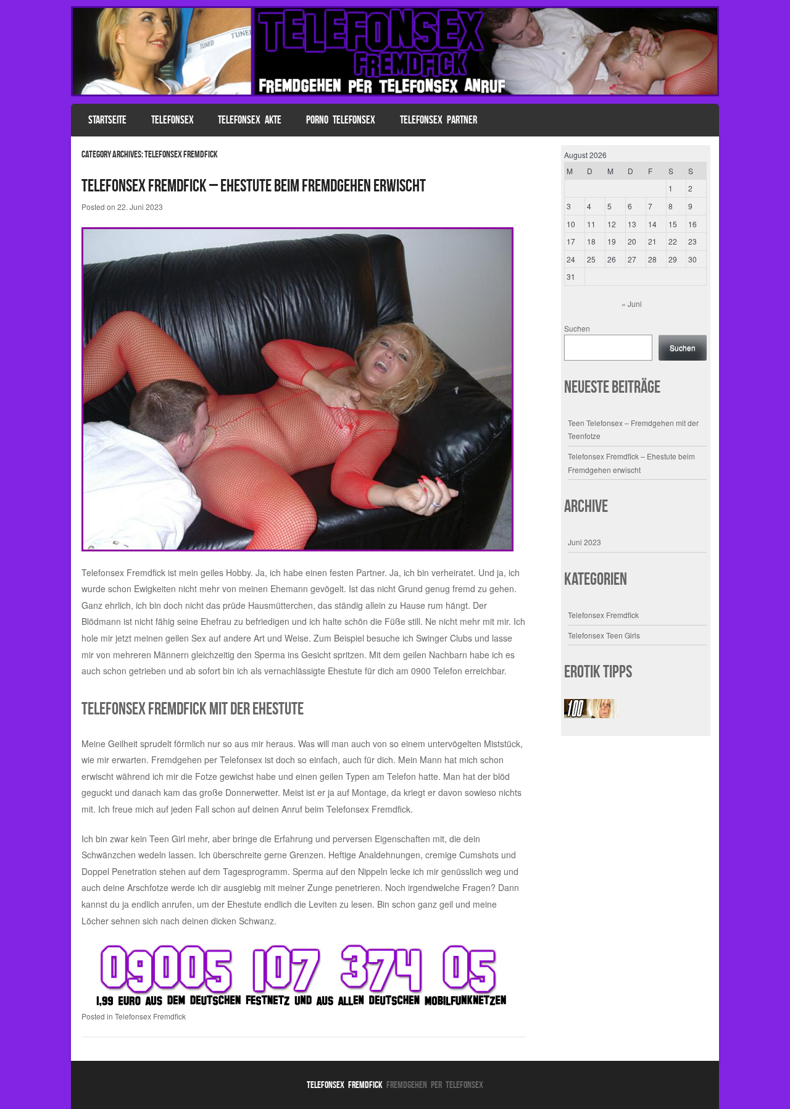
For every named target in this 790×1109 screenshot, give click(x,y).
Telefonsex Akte (249, 120)
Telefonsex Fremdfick (150, 1016)
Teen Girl (167, 838)
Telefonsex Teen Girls (604, 635)
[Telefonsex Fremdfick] (395, 92)
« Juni (632, 303)
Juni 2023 (584, 542)
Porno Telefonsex (340, 120)
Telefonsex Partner (438, 120)
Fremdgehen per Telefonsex (206, 759)
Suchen (577, 328)
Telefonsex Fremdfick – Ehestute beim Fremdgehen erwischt (253, 185)
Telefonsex (172, 120)
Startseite (107, 120)
